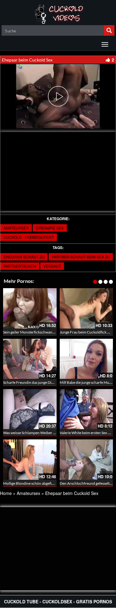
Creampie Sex (50, 227)
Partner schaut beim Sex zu (81, 256)
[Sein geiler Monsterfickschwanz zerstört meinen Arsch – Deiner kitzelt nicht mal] (30, 308)
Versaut (52, 266)
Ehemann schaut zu (24, 256)
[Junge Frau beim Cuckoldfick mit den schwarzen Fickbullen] (86, 308)
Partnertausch (19, 266)
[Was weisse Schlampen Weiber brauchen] (30, 409)
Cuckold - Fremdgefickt (28, 237)
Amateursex (16, 227)
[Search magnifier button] (109, 30)
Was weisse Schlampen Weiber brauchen (36, 432)
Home (6, 493)
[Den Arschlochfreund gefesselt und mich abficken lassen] (86, 459)
